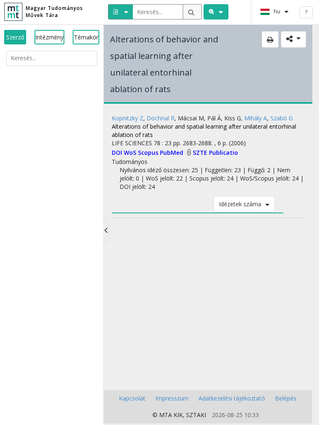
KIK (178, 415)
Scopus (149, 152)
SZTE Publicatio (215, 152)
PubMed (172, 152)
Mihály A (255, 118)
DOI (118, 152)
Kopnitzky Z (127, 118)
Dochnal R (160, 118)
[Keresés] (192, 12)
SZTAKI (196, 415)
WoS (131, 152)
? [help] (306, 12)
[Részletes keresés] (216, 12)
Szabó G (281, 118)
